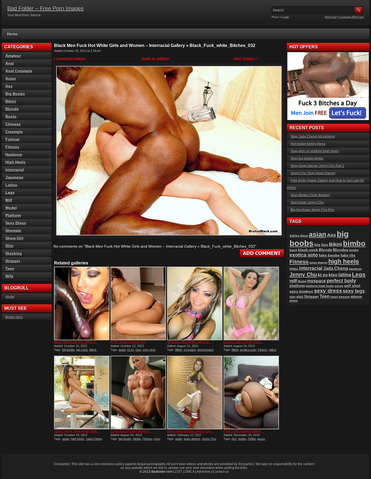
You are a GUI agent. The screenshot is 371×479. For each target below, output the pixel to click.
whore (356, 297)
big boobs (68, 349)
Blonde (12, 109)
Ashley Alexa (299, 235)
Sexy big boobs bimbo (307, 158)
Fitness (263, 349)
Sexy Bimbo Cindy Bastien (310, 195)
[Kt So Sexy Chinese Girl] (138, 303)
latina (272, 349)
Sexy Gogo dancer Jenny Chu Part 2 (317, 166)
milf (293, 281)
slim (292, 296)
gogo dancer (192, 438)
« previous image (69, 58)
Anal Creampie (18, 71)
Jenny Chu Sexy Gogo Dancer (313, 173)
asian (122, 349)
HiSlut (252, 438)
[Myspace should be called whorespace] (194, 303)
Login (286, 17)
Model (11, 208)
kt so (130, 349)
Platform (13, 215)
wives (294, 300)
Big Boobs (15, 94)
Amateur (13, 55)
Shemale (13, 230)
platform (297, 286)
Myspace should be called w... (189, 342)
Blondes (340, 250)
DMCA (189, 472)
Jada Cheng (94, 438)
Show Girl (14, 238)
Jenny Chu (209, 438)
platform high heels (320, 286)
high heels (77, 438)
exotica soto (248, 349)
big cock (82, 349)
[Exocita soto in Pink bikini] (251, 303)
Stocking (13, 253)
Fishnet (12, 139)
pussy (261, 438)
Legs (10, 192)
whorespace (205, 349)
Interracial (14, 170)
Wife (9, 276)
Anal (9, 63)
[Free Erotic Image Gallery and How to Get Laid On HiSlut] (251, 392)
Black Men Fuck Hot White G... (76, 342)
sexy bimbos (301, 291)
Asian (10, 78)
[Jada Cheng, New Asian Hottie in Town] (81, 392)
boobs (242, 438)
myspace (190, 349)
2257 (179, 472)
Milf (8, 200)
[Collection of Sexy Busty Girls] (138, 392)
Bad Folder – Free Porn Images (45, 8)
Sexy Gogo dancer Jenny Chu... (190, 431)
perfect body (341, 280)
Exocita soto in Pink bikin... (243, 342)
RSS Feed (331, 17)
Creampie (14, 132)
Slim (9, 246)
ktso (138, 349)
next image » (245, 58)
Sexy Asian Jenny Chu (307, 202)
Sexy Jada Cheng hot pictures (313, 136)
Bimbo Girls (14, 317)
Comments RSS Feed (351, 17)
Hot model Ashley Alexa (308, 144)
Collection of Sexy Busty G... (131, 431)
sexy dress (328, 291)
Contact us (221, 472)
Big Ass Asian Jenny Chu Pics (312, 210)
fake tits (348, 255)
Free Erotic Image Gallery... (243, 431)
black (92, 349)
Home (12, 34)
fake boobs (329, 255)
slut (299, 297)
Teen (9, 268)
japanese (355, 268)
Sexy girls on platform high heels (315, 151)
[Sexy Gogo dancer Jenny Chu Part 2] (194, 392)
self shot (352, 286)
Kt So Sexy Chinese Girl (128, 342)
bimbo (137, 438)
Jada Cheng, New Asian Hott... (76, 431)
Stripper (12, 261)
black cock (308, 250)
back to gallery (155, 58)
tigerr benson (340, 296)
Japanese (14, 177)
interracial (310, 268)
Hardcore (13, 154)
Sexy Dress (15, 223)
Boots (11, 116)
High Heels (15, 162)
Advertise (203, 472)
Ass (234, 438)
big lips (321, 245)
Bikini (178, 349)
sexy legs (149, 349)
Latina (11, 185)
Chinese (13, 124)
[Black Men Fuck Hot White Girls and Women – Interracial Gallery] (81, 303)
